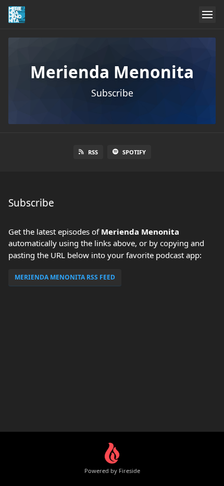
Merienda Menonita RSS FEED (65, 277)
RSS (93, 152)
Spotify (134, 152)
